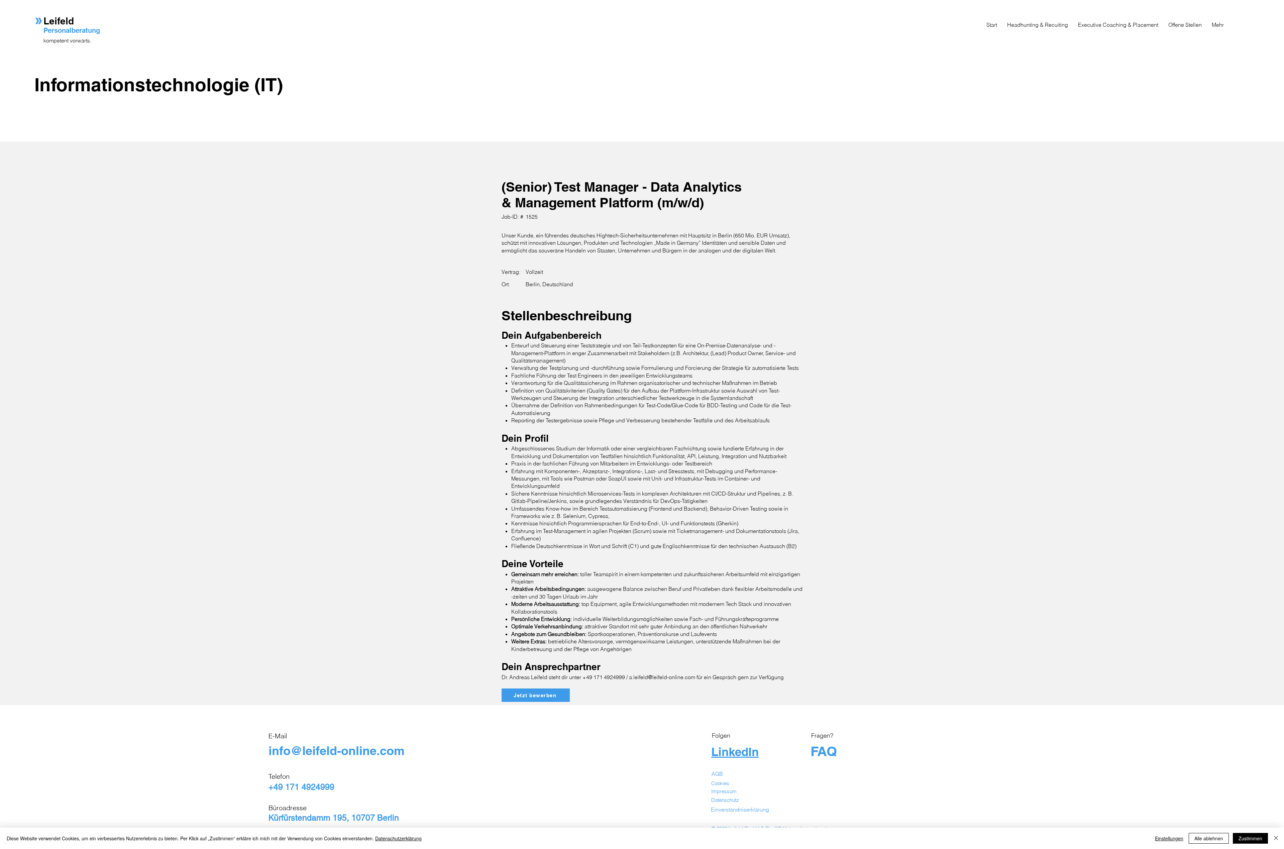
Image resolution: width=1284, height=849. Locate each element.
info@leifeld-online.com (337, 750)
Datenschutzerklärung (398, 838)
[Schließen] (1276, 838)
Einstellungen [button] (1169, 838)
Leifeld (60, 20)
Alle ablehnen (1208, 838)
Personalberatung (71, 30)
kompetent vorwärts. (67, 40)
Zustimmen (1250, 838)
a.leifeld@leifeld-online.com (662, 677)
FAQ (824, 751)
